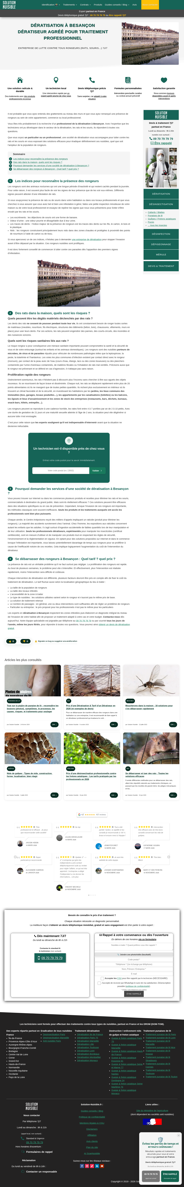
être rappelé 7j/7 (117, 15)
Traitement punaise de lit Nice (160, 1047)
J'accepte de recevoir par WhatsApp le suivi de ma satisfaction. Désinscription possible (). (136, 985)
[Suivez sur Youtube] (102, 1166)
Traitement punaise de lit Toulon (161, 1077)
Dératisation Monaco (87, 1060)
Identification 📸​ (50, 5)
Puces (151, 222)
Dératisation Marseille (88, 1041)
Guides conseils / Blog (116, 5)
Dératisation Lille (85, 1044)
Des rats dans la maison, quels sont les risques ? (37, 162)
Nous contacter (150, 5)
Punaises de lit (155, 215)
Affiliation (92, 1135)
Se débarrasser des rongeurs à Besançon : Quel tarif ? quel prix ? (46, 169)
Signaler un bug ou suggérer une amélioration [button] (56, 641)
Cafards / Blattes (156, 212)
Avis (134, 5)
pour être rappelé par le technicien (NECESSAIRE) (136, 978)
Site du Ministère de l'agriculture (152, 1110)
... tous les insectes (157, 225)
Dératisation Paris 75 (87, 1037)
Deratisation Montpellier (89, 1057)
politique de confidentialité (137, 986)
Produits (98, 5)
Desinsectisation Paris (54, 1034)
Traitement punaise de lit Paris (161, 1034)
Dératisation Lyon (86, 1051)
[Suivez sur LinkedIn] (97, 1166)
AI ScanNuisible (92, 1153)
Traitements (69, 5)
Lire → (54, 724)
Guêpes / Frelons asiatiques (162, 219)
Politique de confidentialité (92, 1117)
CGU (119, 978)
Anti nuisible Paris (52, 1041)
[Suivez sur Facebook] (82, 1166)
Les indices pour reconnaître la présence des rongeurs (40, 159)
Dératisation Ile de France (90, 1034)
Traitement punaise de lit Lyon (160, 1037)
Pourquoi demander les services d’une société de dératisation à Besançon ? (51, 165)
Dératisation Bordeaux (88, 1054)
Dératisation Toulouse (88, 1047)
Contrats (84, 5)
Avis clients (92, 1141)
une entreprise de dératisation (87, 239)
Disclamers (92, 1129)
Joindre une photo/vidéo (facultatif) (135, 955)
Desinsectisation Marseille (56, 1037)
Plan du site (92, 1147)
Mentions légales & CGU (92, 1123)
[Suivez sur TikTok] (92, 1166)
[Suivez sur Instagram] (87, 1166)
